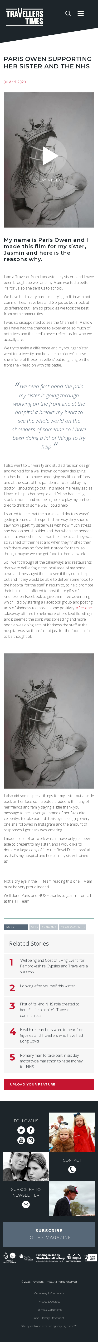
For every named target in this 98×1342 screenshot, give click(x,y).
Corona (49, 927)
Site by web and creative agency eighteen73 (49, 1326)
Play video (49, 180)
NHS (34, 927)
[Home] (34, 18)
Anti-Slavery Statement (49, 1318)
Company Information (49, 1293)
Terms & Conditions (49, 1309)
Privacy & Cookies (49, 1301)
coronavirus (73, 927)
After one (84, 607)
